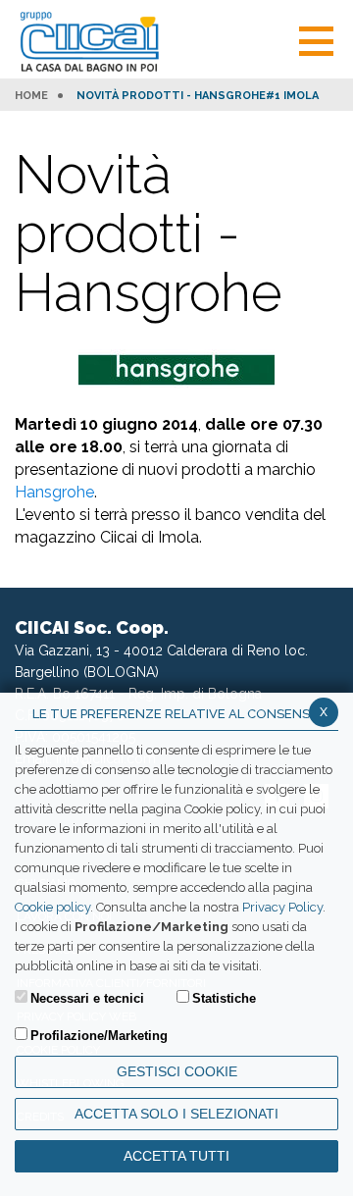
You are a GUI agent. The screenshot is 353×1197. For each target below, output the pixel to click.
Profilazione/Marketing (99, 1035)
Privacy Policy (282, 907)
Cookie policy (52, 907)
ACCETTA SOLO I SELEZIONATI (176, 1113)
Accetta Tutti (176, 1156)
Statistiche (224, 998)
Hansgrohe (54, 492)
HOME (31, 96)
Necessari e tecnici (87, 998)
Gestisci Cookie (177, 1071)
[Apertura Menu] (316, 38)
